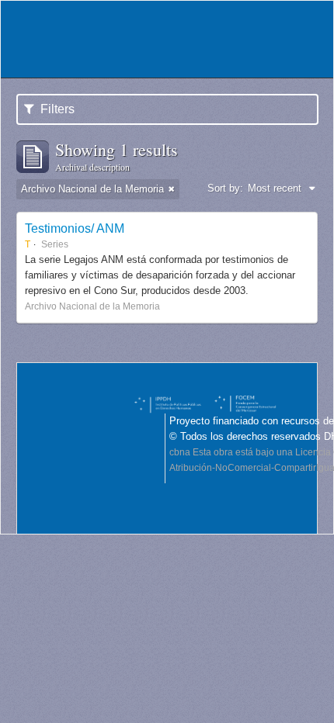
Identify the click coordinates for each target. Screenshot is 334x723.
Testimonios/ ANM (74, 228)
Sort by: (225, 188)
